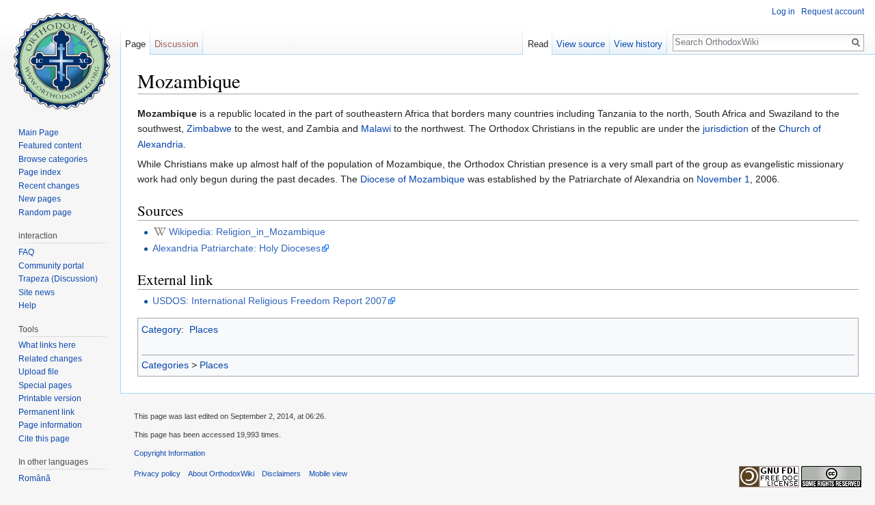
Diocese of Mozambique (412, 179)
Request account (832, 11)
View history (638, 44)
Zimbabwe (209, 128)
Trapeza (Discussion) (58, 279)
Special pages (45, 385)
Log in (783, 11)
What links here (47, 345)
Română (34, 478)
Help (27, 305)
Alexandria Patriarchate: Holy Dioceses (236, 248)
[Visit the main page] (60, 54)
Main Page (38, 132)
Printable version (49, 398)
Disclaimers (281, 473)
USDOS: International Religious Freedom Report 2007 (269, 300)
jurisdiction (726, 128)
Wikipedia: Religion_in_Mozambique (247, 231)
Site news (36, 292)
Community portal (51, 266)
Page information (50, 425)
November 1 (723, 179)
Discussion (176, 44)
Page (135, 44)
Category (161, 329)
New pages (39, 199)
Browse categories (53, 159)
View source (580, 44)
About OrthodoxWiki (221, 473)
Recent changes (48, 186)
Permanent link (46, 412)
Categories (165, 364)
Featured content (49, 145)
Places (203, 329)
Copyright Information (169, 453)
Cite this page (44, 438)
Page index (39, 172)
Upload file (38, 372)
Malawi (376, 128)
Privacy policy (157, 473)
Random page (45, 212)
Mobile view (328, 473)
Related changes (50, 359)
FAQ (26, 252)
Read (538, 44)
